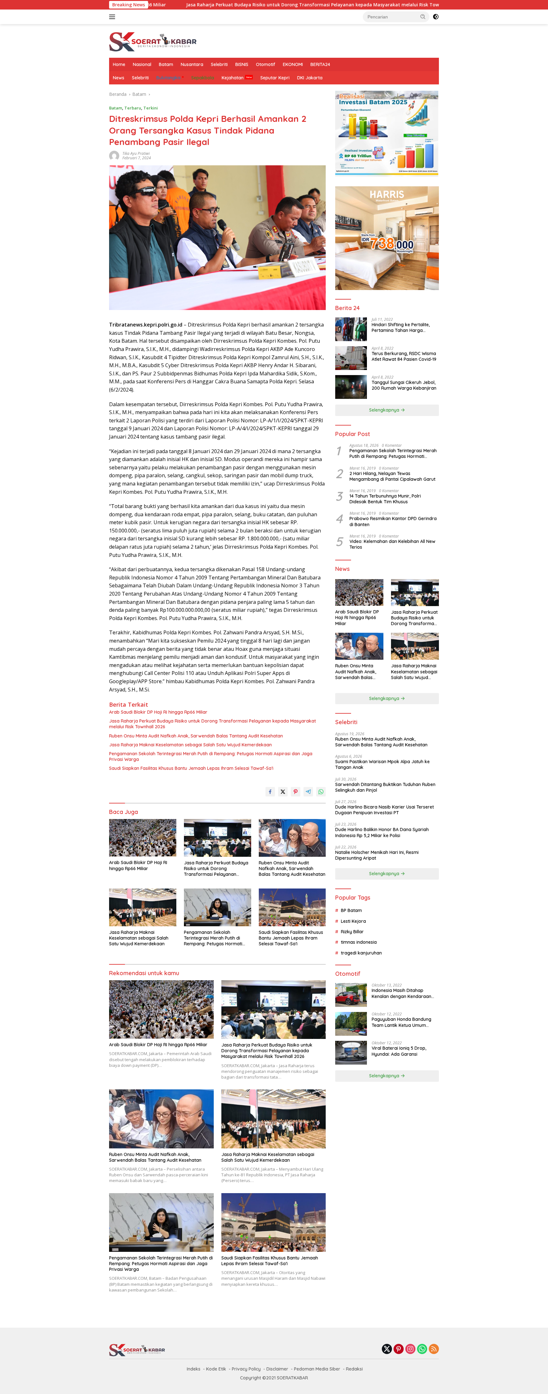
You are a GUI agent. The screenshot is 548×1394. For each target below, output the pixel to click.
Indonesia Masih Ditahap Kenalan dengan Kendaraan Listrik (401, 993)
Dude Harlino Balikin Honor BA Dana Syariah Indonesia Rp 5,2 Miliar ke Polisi (382, 832)
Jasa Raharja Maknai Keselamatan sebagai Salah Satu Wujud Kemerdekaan (190, 745)
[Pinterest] (399, 1349)
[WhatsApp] (422, 1349)
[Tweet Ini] (283, 791)
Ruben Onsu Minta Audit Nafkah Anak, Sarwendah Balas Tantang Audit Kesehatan (196, 736)
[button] (423, 16)
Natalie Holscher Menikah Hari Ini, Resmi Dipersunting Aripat (377, 855)
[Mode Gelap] (436, 16)
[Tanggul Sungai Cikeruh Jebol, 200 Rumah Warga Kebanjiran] (351, 387)
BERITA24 (320, 64)
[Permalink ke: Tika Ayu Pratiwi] (114, 155)
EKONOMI (293, 64)
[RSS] (434, 1349)
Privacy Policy (246, 1369)
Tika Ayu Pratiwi (136, 153)
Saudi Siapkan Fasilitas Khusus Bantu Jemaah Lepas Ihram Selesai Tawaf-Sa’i (191, 768)
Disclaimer (277, 1369)
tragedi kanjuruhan (361, 953)
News (118, 78)
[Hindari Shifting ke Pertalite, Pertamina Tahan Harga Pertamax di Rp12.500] (351, 329)
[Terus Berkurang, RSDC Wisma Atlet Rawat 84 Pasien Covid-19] (351, 358)
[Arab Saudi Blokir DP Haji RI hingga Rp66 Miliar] (142, 838)
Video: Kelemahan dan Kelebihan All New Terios (392, 544)
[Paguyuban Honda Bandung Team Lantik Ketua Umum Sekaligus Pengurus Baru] (351, 1024)
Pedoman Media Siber (317, 1369)
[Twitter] (387, 1349)
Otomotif (265, 64)
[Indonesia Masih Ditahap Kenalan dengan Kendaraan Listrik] (351, 995)
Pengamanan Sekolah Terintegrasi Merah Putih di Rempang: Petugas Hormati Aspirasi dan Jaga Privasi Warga (210, 756)
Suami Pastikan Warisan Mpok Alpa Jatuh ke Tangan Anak (382, 764)
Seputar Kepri (275, 78)
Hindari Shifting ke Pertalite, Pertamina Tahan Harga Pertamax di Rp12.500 (401, 327)
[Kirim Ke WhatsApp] (321, 791)
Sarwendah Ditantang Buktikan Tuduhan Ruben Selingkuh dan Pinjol (385, 787)
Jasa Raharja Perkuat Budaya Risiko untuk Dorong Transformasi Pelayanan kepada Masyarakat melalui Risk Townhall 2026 (249, 5)
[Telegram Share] (308, 791)
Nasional (142, 64)
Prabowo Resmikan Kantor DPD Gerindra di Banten (393, 521)
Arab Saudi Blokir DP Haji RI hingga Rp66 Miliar (158, 712)
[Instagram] (410, 1349)
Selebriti (219, 64)
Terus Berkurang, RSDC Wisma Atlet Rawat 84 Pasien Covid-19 (404, 356)
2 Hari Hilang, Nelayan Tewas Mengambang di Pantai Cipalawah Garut (392, 476)
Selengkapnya (385, 410)
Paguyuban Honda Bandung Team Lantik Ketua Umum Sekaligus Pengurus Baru (401, 1022)
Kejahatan (233, 78)
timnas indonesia (359, 942)
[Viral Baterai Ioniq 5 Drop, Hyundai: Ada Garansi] (351, 1053)
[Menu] (113, 16)
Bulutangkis (168, 78)
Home (119, 64)
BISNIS (241, 64)
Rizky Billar (352, 932)
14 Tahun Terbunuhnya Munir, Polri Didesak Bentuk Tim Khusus (385, 499)
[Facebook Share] (270, 791)
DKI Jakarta (310, 78)
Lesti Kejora (353, 921)
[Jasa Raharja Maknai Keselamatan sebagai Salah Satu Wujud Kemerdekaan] (142, 907)
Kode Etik (216, 1369)
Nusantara (192, 64)
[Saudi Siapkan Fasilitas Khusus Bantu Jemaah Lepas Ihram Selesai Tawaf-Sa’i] (292, 907)
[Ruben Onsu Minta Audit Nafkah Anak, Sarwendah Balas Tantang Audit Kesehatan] (292, 838)
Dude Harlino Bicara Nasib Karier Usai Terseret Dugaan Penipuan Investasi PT (384, 810)
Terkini (150, 108)
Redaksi (354, 1369)
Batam (166, 64)
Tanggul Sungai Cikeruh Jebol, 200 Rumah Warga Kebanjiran (404, 385)
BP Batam (351, 910)
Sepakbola (202, 78)
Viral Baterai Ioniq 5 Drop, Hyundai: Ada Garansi (399, 1051)
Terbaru (132, 108)
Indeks (193, 1369)
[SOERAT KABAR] (154, 40)
